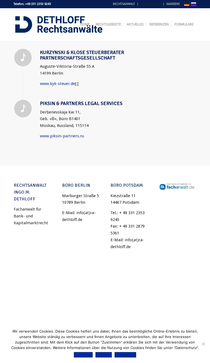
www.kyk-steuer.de (57, 83)
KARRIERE (173, 4)
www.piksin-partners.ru (62, 136)
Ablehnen (103, 355)
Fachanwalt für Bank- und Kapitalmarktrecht (31, 216)
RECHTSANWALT (124, 4)
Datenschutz (125, 355)
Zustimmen (83, 355)
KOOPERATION (151, 4)
